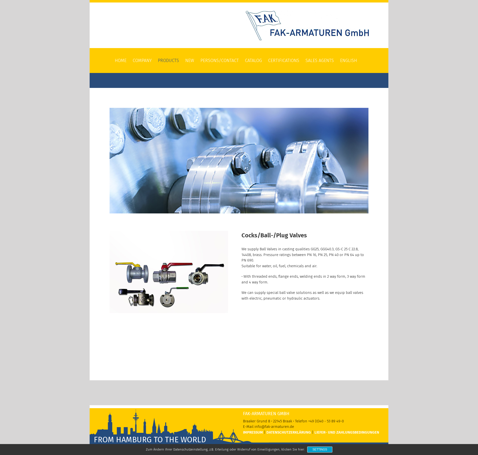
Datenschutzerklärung (288, 432)
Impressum (253, 432)
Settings (319, 449)
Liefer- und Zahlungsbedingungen (346, 432)
